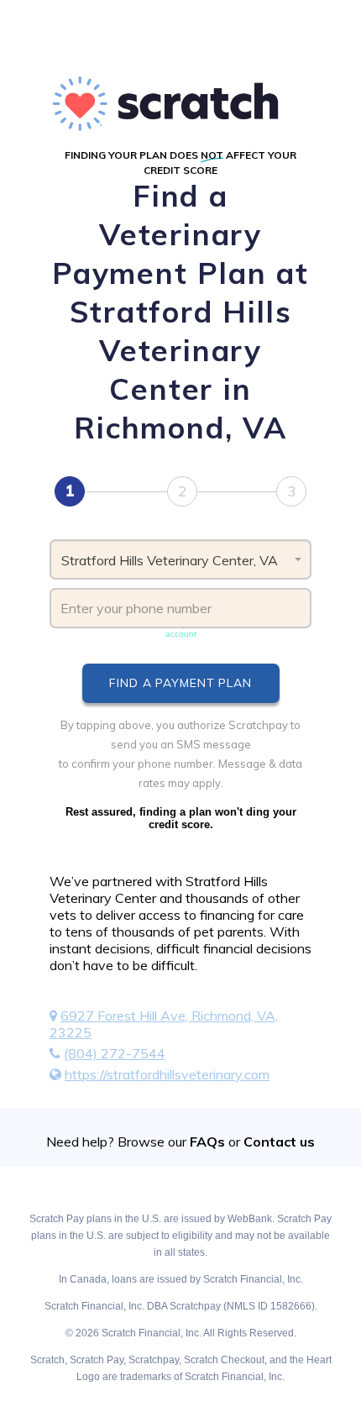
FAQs (207, 1141)
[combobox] (180, 559)
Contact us (279, 1141)
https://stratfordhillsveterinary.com (167, 1074)
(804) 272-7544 (114, 1053)
